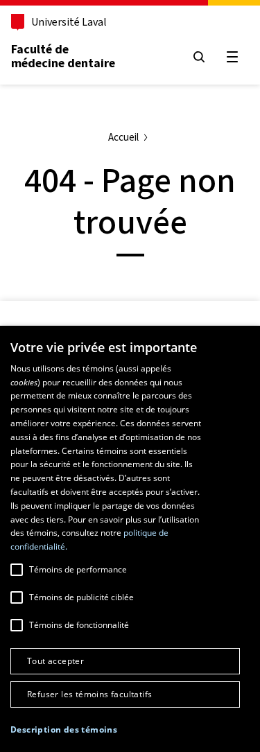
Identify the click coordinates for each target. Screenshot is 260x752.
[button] (63, 730)
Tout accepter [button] (55, 661)
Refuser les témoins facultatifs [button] (89, 694)
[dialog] (130, 539)
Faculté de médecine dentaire (63, 56)
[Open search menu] (199, 56)
